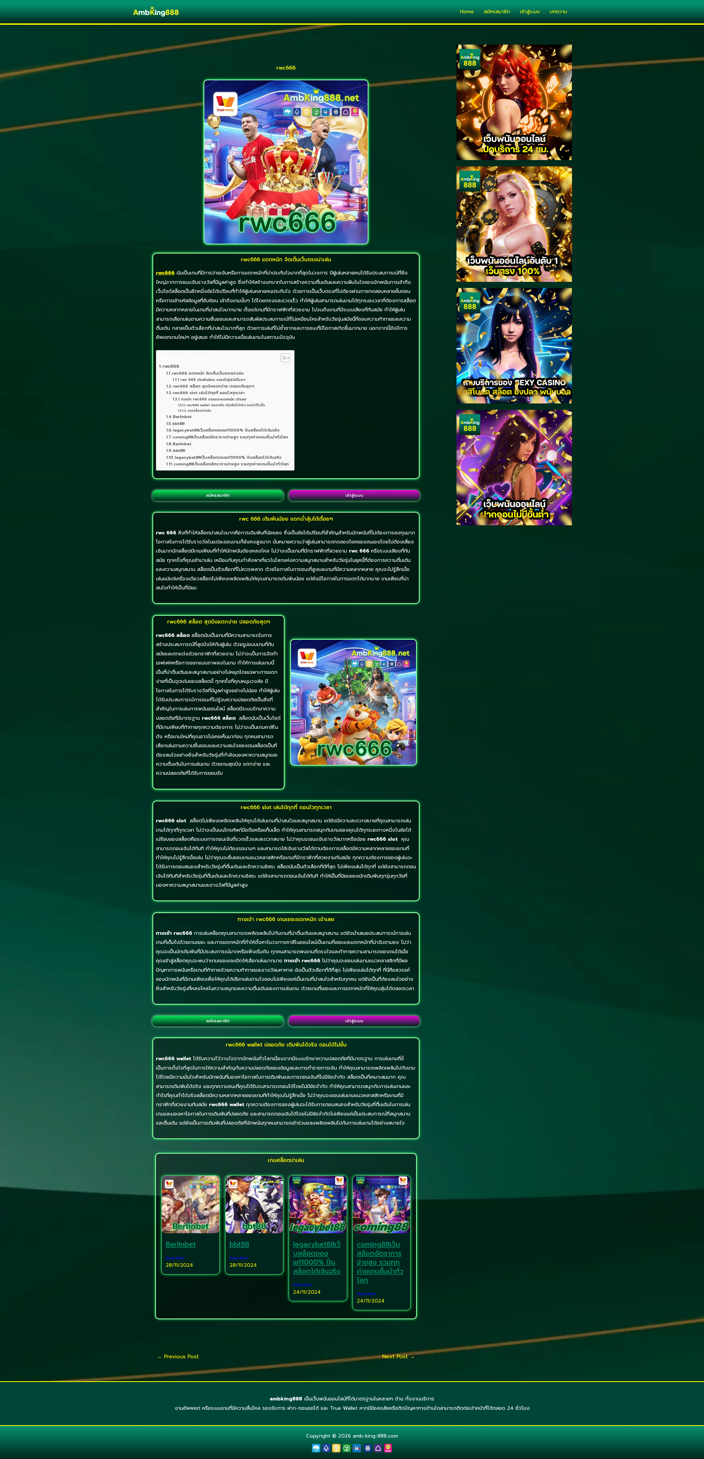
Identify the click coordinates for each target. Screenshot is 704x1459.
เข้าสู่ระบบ (530, 11)
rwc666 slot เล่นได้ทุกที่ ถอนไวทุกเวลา (209, 393)
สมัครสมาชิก (497, 11)
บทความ (558, 11)
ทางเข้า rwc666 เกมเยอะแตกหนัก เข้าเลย (213, 399)
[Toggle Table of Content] (282, 357)
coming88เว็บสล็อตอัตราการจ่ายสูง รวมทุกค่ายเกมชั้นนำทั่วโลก (230, 437)
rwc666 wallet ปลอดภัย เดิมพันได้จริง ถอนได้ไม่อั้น (225, 405)
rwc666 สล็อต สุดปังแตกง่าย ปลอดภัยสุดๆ (213, 386)
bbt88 (178, 424)
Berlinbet (182, 417)
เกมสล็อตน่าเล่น (199, 410)
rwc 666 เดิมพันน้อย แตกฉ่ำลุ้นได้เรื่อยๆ (213, 380)
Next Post (398, 1356)
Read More (175, 1257)
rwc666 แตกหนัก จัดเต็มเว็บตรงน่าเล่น (208, 373)
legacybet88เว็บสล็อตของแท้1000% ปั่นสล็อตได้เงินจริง (226, 430)
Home (467, 11)
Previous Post (178, 1356)
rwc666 (171, 366)
